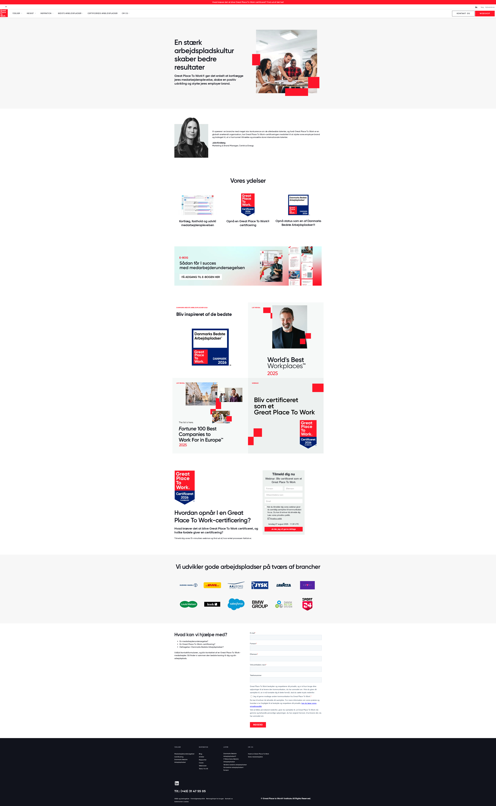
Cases (201, 763)
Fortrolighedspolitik (198, 799)
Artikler (201, 757)
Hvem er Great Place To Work (258, 754)
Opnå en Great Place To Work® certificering (248, 223)
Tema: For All (203, 769)
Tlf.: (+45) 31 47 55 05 (190, 791)
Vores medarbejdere (255, 757)
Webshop (485, 13)
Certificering (178, 757)
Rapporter (202, 760)
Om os (125, 13)
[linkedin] (176, 783)
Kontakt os (463, 13)
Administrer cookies (181, 802)
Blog (200, 754)
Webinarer (203, 766)
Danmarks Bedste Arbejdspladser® (230, 755)
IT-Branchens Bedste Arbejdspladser (231, 760)
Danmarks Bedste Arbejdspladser (180, 761)
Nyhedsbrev (490, 7)
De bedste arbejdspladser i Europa (233, 768)
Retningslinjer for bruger (215, 799)
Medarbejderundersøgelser (184, 754)
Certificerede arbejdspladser (103, 13)
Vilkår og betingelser (181, 799)
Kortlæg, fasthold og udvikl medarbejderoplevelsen (197, 223)
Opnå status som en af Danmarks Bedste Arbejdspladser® (298, 223)
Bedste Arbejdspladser (70, 13)
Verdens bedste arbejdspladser (235, 765)
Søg (482, 7)
